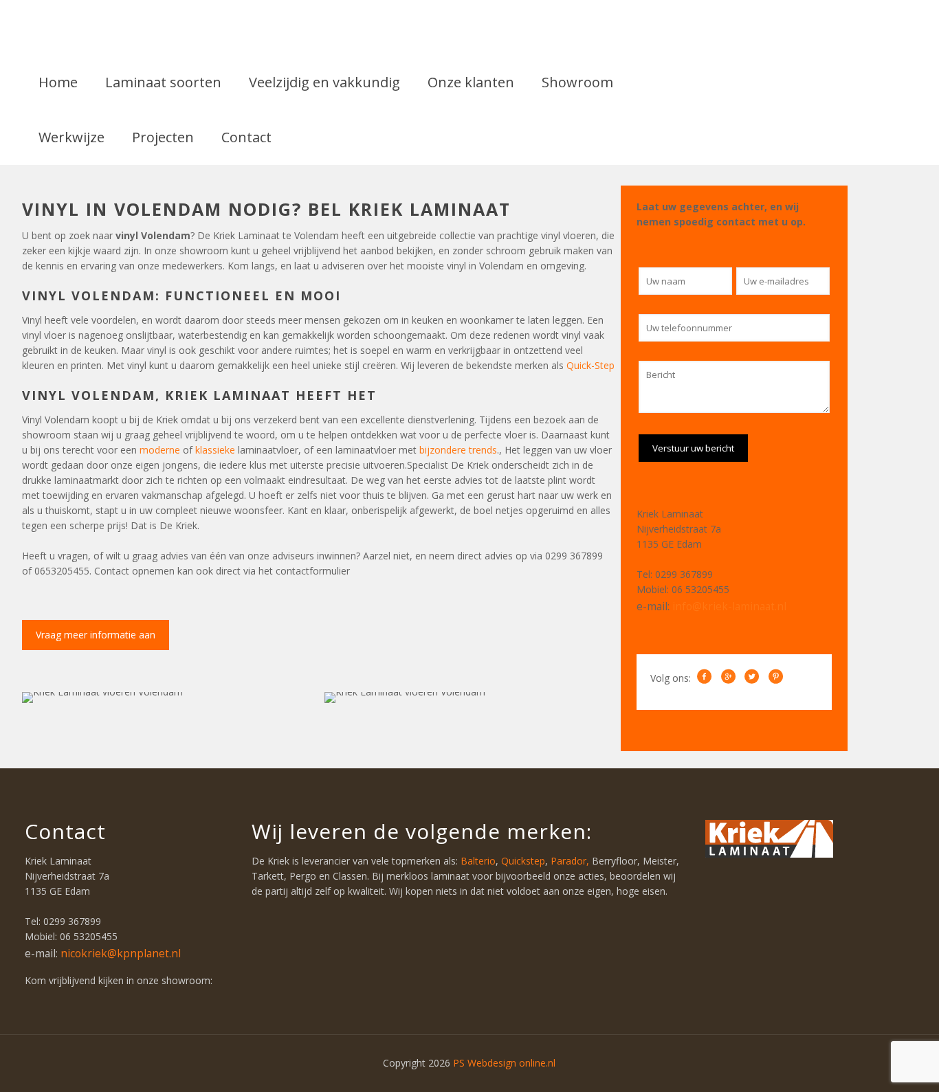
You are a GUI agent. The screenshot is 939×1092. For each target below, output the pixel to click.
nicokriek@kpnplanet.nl (120, 953)
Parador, (571, 860)
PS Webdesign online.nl (502, 1062)
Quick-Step (590, 365)
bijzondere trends (458, 449)
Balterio (478, 860)
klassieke (216, 449)
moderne (161, 449)
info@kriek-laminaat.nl (729, 606)
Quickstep (523, 860)
